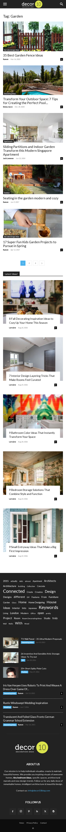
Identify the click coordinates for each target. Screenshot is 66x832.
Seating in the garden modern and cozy (30, 198)
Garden (6, 602)
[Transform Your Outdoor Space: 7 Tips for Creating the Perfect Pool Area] (33, 80)
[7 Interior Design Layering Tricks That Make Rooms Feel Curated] (33, 359)
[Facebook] (13, 811)
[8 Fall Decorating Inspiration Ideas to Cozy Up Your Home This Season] (33, 302)
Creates (39, 592)
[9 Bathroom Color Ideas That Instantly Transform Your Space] (33, 416)
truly (55, 618)
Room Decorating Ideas (32, 618)
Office (33, 613)
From (44, 597)
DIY (28, 597)
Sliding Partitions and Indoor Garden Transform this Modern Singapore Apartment (29, 150)
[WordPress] (53, 811)
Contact (43, 823)
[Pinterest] (29, 811)
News (21, 823)
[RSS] (37, 811)
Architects (50, 580)
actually (14, 581)
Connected (14, 591)
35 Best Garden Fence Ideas (23, 55)
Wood (26, 624)
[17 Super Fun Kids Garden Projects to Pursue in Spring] (33, 223)
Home (22, 602)
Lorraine (12, 328)
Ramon (5, 59)
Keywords (48, 607)
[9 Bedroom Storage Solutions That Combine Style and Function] (33, 473)
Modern (25, 613)
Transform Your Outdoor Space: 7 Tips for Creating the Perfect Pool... (30, 101)
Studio (47, 618)
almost (28, 581)
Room (17, 618)
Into (24, 608)
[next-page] (42, 263)
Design (50, 591)
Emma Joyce (8, 107)
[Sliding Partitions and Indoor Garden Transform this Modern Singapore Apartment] (33, 128)
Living (5, 613)
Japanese (32, 608)
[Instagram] (21, 811)
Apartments (8, 141)
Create (30, 592)
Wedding (7, 707)
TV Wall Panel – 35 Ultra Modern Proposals (41, 639)
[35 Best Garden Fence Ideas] (33, 36)
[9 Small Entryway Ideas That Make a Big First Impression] (33, 530)
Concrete (41, 586)
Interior (16, 608)
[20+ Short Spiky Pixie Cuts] (10, 672)
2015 (6, 580)
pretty (48, 613)
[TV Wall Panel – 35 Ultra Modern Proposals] (10, 642)
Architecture (9, 585)
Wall (5, 624)
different (19, 596)
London (14, 613)
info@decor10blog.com (39, 790)
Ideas (6, 608)
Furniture (53, 596)
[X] (45, 811)
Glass (14, 603)
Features (35, 597)
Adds (21, 581)
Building (21, 586)
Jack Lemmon (8, 158)
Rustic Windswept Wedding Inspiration (25, 703)
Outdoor (7, 193)
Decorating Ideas (10, 94)
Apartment (37, 581)
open (41, 613)
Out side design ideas (11, 50)
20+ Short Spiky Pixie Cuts (33, 668)
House (51, 602)
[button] (5, 4)
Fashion (24, 672)
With (18, 623)
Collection (31, 586)
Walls (11, 624)
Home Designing (37, 602)
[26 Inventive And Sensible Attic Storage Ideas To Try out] (10, 657)
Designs (7, 596)
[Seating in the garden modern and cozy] (33, 179)
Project (7, 618)
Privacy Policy (32, 823)
